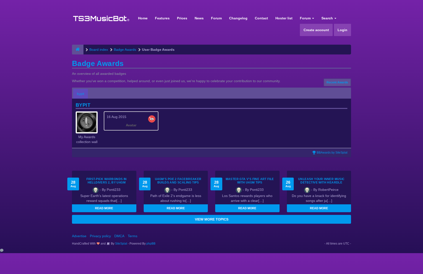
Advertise (79, 236)
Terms (132, 236)
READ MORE (104, 208)
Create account (316, 30)
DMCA (119, 236)
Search (327, 18)
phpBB (150, 243)
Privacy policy (100, 236)
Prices (182, 18)
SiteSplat (120, 243)
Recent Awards (337, 82)
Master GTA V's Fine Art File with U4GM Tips (250, 180)
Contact (261, 18)
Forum (216, 18)
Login (342, 30)
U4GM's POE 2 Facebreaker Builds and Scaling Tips (178, 180)
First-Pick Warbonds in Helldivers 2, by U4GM (106, 180)
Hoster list (284, 18)
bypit (80, 94)
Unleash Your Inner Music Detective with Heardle (321, 180)
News (199, 18)
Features (162, 18)
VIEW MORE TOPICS (211, 219)
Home (143, 18)
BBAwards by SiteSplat (331, 152)
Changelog (238, 18)
